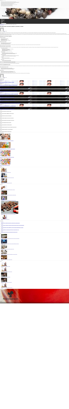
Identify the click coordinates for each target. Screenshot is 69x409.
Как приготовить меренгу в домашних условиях (7, 82)
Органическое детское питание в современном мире (6, 172)
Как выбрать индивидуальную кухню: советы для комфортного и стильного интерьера (9, 4)
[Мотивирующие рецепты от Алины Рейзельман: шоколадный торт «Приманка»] (9, 213)
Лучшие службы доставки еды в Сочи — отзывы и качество (6, 5)
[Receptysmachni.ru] (7, 17)
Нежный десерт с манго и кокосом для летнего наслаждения (7, 157)
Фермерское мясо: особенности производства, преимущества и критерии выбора (8, 1)
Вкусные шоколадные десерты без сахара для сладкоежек (6, 140)
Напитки (2, 21)
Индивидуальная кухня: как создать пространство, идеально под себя (7, 3)
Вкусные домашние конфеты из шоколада (5, 165)
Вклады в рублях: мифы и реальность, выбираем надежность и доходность (8, 189)
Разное (1, 22)
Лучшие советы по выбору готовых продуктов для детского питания (7, 177)
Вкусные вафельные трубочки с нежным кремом (7, 108)
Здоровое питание (2, 20)
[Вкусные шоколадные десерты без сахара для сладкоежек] (5, 139)
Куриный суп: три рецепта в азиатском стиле (5, 219)
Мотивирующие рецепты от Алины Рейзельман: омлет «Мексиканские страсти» (8, 200)
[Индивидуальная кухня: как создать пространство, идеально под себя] (4, 248)
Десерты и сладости (3, 19)
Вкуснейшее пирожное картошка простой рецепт (7, 88)
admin (4, 77)
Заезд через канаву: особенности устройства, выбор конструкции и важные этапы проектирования (10, 238)
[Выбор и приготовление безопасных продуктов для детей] (4, 182)
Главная (0, 24)
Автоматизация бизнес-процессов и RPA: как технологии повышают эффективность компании (10, 2)
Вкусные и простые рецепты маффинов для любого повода (8, 85)
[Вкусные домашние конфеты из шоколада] (5, 164)
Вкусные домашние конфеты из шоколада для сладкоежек (8, 91)
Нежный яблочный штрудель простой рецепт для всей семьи (9, 94)
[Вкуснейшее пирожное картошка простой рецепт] (4, 276)
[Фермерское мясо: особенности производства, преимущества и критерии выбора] (4, 194)
